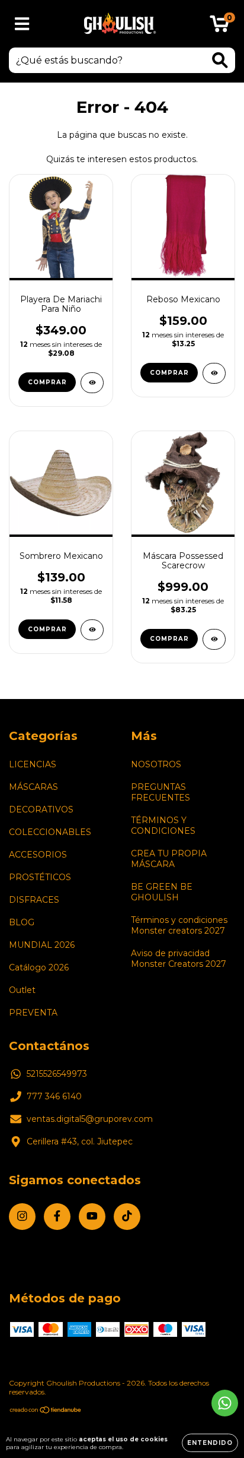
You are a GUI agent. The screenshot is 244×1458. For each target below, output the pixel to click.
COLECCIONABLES (50, 832)
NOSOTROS (156, 764)
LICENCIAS (32, 764)
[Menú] (22, 24)
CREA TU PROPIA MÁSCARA (169, 858)
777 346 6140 (54, 1096)
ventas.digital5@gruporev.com (90, 1119)
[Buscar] (220, 60)
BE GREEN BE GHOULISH (161, 892)
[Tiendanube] (46, 1411)
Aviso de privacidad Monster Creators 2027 (178, 958)
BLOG (21, 922)
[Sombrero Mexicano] (92, 629)
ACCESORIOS (38, 854)
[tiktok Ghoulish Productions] (127, 1216)
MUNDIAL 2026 (42, 945)
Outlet (22, 990)
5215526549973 (57, 1073)
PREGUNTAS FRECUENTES (160, 792)
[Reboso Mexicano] (214, 373)
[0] (219, 26)
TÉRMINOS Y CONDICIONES (163, 825)
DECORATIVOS (41, 809)
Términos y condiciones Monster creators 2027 (179, 925)
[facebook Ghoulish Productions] (57, 1216)
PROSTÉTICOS (40, 877)
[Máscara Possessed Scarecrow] (214, 639)
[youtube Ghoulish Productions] (92, 1216)
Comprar (47, 382)
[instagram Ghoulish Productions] (22, 1216)
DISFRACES (34, 899)
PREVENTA (33, 1012)
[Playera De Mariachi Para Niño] (92, 382)
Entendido (210, 1443)
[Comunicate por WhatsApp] (224, 1403)
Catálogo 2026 (39, 967)
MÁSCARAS (33, 787)
